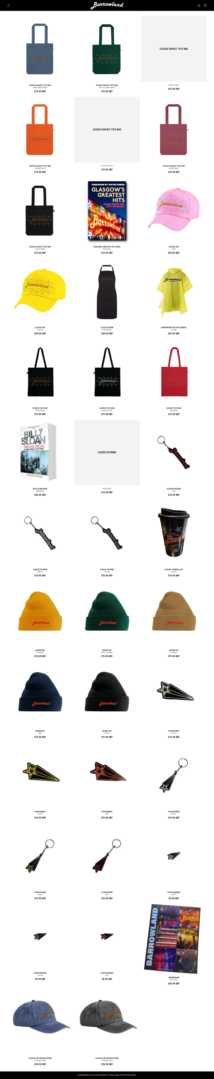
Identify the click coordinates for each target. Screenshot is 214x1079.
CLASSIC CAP (174, 247)
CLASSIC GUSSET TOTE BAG (40, 85)
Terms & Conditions (116, 1075)
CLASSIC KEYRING (107, 452)
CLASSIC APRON (107, 327)
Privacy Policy (130, 1075)
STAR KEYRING (174, 812)
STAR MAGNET (173, 731)
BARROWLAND (174, 977)
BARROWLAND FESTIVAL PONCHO (173, 327)
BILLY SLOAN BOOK (40, 489)
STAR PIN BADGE (173, 892)
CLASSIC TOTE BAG (40, 408)
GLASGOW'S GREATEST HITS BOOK (107, 247)
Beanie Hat (40, 650)
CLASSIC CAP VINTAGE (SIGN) (40, 1058)
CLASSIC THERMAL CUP (174, 569)
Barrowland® (84, 1075)
